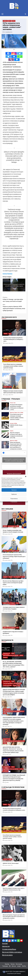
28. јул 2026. (6, 754)
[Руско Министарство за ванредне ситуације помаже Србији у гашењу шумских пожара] (5, 415)
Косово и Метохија (7, 685)
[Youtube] (21, 940)
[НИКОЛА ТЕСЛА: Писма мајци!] (5, 425)
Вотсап (14, 966)
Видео (13, 653)
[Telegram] (8, 56)
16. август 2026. (7, 560)
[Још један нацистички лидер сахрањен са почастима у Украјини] (14, 596)
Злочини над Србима (7, 683)
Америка (5, 21)
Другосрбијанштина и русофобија (10, 655)
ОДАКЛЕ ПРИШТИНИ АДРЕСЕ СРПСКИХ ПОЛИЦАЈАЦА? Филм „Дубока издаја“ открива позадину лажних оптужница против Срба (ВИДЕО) (14, 692)
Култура (12, 423)
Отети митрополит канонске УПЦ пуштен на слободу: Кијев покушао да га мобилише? (14, 556)
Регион (5, 333)
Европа (11, 360)
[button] (25, 476)
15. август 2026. (7, 611)
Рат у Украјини (11, 526)
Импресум (6, 946)
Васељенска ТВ (6, 653)
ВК (10, 966)
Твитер (12, 964)
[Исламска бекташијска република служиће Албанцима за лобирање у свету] (5, 406)
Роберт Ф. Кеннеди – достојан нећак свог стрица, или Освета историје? (13, 299)
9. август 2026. (7, 697)
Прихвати (14, 490)
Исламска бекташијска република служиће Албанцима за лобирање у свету (13, 339)
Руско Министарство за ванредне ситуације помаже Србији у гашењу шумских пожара (13, 366)
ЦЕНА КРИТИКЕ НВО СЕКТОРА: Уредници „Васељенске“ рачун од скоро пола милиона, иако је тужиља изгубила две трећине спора (13, 749)
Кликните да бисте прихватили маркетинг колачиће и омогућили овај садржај (14, 285)
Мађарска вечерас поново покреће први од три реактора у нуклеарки (13, 391)
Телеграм (5, 966)
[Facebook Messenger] (17, 59)
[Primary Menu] (3, 14)
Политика (22, 741)
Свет (10, 21)
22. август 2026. (7, 534)
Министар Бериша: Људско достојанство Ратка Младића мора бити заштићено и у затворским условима (16, 446)
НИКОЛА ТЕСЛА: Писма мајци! (11, 863)
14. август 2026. (7, 635)
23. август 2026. (8, 343)
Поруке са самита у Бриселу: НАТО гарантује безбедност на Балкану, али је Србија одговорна (14, 307)
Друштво (6, 360)
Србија (19, 360)
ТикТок (24, 966)
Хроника (5, 657)
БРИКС (19, 224)
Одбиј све (14, 494)
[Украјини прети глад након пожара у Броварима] (14, 621)
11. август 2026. (7, 669)
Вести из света (7, 955)
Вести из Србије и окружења (12, 952)
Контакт (5, 943)
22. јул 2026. (6, 782)
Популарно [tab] (16, 399)
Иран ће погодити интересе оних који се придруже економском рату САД (16, 435)
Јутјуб (19, 966)
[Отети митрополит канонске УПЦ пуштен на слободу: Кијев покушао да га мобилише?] (14, 544)
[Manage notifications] (4, 972)
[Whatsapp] (19, 56)
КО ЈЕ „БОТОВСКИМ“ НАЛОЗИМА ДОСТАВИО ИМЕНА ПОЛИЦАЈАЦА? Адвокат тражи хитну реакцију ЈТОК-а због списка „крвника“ (13, 664)
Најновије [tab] (6, 399)
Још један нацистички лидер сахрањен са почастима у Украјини (14, 608)
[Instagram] (14, 53)
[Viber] (11, 59)
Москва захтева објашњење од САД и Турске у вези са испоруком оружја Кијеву (13, 582)
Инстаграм (19, 964)
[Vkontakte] (14, 56)
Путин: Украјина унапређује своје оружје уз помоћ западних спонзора (13, 531)
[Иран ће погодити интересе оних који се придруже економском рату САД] (5, 434)
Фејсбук (7, 964)
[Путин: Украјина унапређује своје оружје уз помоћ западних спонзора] (14, 520)
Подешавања (14, 498)
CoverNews (10, 973)
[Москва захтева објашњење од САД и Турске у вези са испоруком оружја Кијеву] (14, 570)
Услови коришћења (9, 949)
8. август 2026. (7, 726)
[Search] (25, 14)
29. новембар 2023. (8, 32)
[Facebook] (8, 53)
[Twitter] (19, 53)
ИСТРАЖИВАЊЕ (17, 683)
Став (14, 21)
